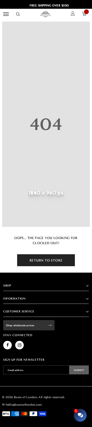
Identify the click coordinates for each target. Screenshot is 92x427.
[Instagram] (19, 345)
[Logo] (45, 14)
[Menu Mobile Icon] (6, 14)
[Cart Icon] (85, 14)
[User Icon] (73, 14)
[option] (48, 5)
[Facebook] (7, 345)
